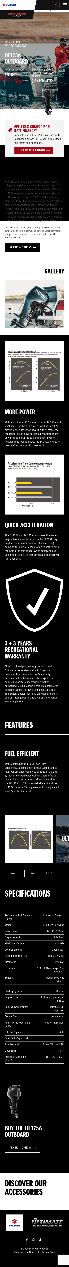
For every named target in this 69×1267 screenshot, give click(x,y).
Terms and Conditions (24, 1252)
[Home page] (9, 5)
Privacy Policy (48, 1252)
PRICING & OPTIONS (21, 247)
